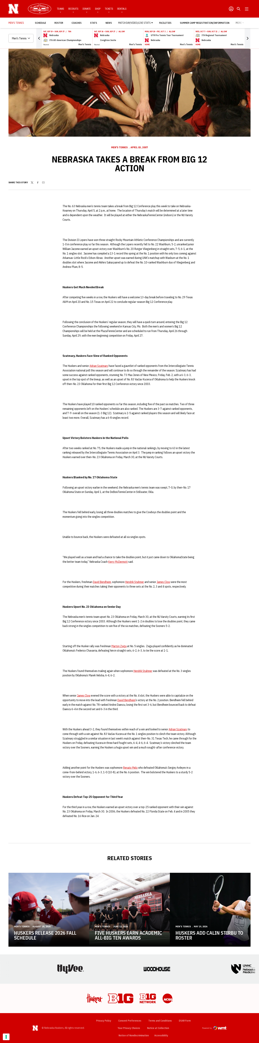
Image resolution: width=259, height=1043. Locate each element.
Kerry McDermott (118, 561)
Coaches (77, 22)
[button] (39, 38)
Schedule (40, 22)
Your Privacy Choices (129, 1028)
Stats (93, 22)
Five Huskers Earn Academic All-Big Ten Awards (128, 935)
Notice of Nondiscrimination (134, 1035)
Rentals (122, 8)
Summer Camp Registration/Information (204, 22)
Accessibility (161, 1035)
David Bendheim (102, 582)
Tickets (109, 8)
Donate (87, 8)
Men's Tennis (119, 147)
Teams (60, 8)
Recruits (73, 8)
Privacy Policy (103, 1020)
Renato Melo (130, 767)
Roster (58, 22)
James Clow (163, 582)
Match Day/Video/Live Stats (134, 22)
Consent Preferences (129, 1020)
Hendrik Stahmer (134, 582)
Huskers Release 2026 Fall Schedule (45, 935)
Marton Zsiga (119, 646)
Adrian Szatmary (99, 366)
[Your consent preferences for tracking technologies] (6, 1037)
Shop (98, 8)
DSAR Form (185, 1020)
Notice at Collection (158, 1028)
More (239, 22)
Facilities (165, 22)
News (109, 22)
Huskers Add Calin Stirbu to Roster (209, 935)
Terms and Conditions (160, 1020)
